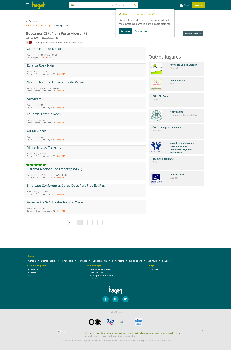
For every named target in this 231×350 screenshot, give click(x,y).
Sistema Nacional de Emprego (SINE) (54, 169)
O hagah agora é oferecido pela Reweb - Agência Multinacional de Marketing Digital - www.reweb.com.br (132, 333)
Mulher (154, 269)
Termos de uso (96, 272)
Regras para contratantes (101, 275)
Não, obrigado (141, 31)
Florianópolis (67, 260)
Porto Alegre (118, 260)
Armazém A (35, 99)
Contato (32, 272)
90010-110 (47, 57)
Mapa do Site (96, 278)
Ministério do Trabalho (44, 147)
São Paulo (152, 260)
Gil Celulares (37, 131)
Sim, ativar (125, 31)
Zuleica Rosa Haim (41, 65)
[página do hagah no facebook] (105, 299)
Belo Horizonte (100, 260)
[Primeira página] (69, 222)
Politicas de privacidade (100, 269)
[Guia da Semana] (110, 322)
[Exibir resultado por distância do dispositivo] (29, 42)
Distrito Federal (48, 260)
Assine (198, 4)
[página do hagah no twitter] (125, 299)
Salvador (166, 260)
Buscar (135, 5)
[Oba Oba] (95, 322)
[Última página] (100, 222)
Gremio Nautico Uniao (44, 49)
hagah (38, 5)
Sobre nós (33, 269)
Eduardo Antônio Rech (44, 114)
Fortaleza (83, 260)
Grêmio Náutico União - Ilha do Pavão (55, 82)
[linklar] (124, 322)
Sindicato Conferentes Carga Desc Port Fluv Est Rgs (66, 185)
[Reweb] (62, 331)
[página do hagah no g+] (115, 299)
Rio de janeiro (135, 260)
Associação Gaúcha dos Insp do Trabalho (57, 202)
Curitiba (32, 260)
